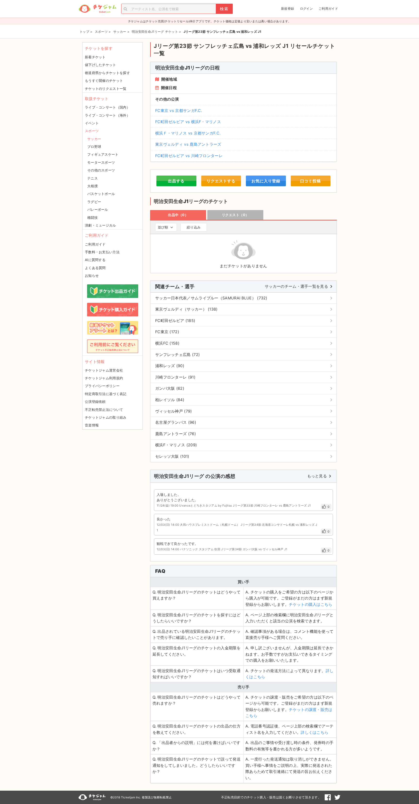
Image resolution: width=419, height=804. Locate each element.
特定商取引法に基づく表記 (106, 394)
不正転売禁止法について (104, 409)
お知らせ (92, 275)
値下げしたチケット (100, 65)
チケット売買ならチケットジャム (97, 9)
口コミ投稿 (310, 180)
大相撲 (92, 186)
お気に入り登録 (265, 180)
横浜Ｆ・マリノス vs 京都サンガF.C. (187, 133)
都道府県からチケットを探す (107, 73)
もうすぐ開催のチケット (104, 80)
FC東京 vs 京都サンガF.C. (178, 110)
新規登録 (287, 8)
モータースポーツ (101, 162)
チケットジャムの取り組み (106, 417)
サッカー (94, 139)
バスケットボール (101, 194)
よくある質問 (95, 268)
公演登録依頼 (95, 401)
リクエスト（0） (235, 215)
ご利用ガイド (328, 8)
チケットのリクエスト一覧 (106, 88)
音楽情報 (92, 425)
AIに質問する (95, 260)
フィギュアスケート (103, 154)
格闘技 (92, 217)
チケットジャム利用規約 (104, 378)
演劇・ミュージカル (100, 225)
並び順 (163, 227)
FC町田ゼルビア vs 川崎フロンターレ (189, 155)
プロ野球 (94, 146)
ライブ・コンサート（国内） (107, 107)
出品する (176, 180)
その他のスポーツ (101, 170)
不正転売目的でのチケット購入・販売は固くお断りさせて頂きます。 (271, 797)
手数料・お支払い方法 (102, 252)
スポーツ (92, 131)
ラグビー (94, 202)
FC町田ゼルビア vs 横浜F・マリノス (188, 121)
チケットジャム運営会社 (104, 370)
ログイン (306, 8)
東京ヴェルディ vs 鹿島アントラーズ (188, 144)
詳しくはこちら (314, 732)
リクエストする (221, 180)
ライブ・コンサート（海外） (107, 115)
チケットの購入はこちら (310, 604)
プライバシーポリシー (102, 386)
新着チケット (95, 57)
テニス (92, 178)
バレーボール (97, 209)
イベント (92, 123)
